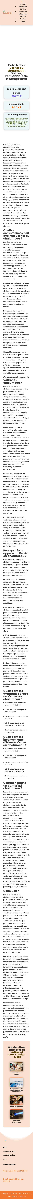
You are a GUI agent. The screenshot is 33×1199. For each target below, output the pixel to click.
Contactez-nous (9, 1151)
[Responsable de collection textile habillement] (16, 1082)
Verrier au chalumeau (16, 1121)
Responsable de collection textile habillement (16, 1090)
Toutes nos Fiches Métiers (15, 1171)
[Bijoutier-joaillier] (16, 1100)
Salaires (23, 19)
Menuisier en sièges (16, 1073)
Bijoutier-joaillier (16, 1106)
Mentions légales (9, 1164)
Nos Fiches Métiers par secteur (23, 13)
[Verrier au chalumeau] (16, 1114)
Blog (23, 21)
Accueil (23, 4)
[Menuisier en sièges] (16, 1066)
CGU (4, 1159)
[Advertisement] (16, 42)
